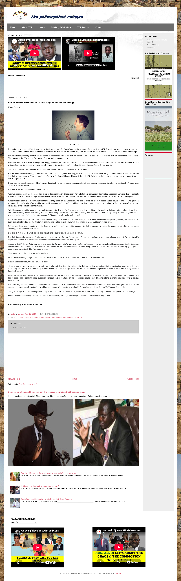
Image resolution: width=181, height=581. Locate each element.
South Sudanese (69, 318)
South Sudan (57, 318)
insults (26, 318)
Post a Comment (19, 328)
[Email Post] (41, 314)
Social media (46, 318)
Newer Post (14, 379)
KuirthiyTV (151, 47)
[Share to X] (51, 314)
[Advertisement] (39, 87)
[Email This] (46, 314)
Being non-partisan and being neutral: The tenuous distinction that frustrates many (46, 392)
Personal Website (153, 45)
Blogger (118, 573)
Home (12, 27)
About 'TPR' (27, 27)
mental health (35, 318)
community (18, 318)
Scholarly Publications (61, 27)
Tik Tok (80, 318)
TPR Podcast (83, 27)
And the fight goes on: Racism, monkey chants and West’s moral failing (48, 473)
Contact (99, 27)
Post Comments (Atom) (28, 384)
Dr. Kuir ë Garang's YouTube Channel (157, 41)
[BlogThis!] (48, 314)
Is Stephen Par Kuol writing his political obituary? (40, 486)
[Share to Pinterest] (56, 314)
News (42, 27)
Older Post (133, 379)
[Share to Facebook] (53, 314)
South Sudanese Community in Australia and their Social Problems (46, 499)
